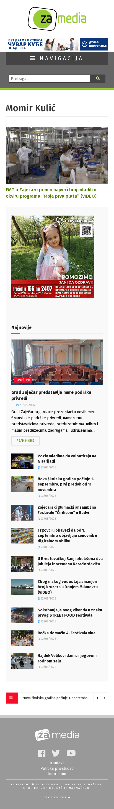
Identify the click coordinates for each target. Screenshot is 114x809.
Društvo (23, 380)
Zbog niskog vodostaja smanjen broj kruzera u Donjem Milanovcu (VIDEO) (68, 587)
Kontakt (57, 763)
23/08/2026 (27, 405)
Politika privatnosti (57, 768)
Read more (25, 440)
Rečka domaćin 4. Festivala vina (66, 633)
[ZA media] (57, 29)
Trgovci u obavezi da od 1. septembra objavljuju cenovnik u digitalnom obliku (67, 535)
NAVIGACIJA (60, 58)
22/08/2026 (48, 598)
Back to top (56, 797)
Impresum (57, 773)
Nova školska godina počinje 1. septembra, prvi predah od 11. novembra (66, 484)
